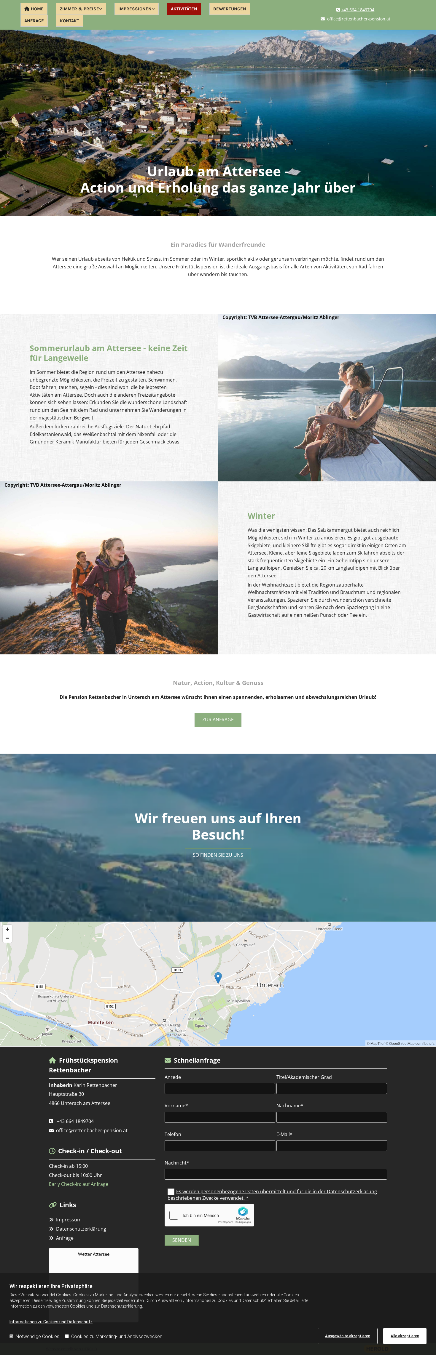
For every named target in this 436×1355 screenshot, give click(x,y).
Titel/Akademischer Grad (304, 1077)
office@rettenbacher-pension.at (358, 19)
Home (37, 9)
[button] (218, 720)
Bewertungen (229, 9)
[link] (81, 9)
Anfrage (34, 20)
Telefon (173, 1134)
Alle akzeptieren (405, 1336)
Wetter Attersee (93, 1254)
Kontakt (69, 20)
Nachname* (289, 1106)
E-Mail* (284, 1134)
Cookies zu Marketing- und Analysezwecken (116, 1336)
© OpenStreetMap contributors (410, 1043)
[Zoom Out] (7, 938)
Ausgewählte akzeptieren (347, 1336)
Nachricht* (177, 1163)
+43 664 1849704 (357, 9)
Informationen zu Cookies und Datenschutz (51, 1321)
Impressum (69, 1219)
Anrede (173, 1077)
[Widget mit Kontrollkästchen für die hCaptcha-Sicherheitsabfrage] (209, 1215)
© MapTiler (376, 1043)
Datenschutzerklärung (81, 1229)
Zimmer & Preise (79, 9)
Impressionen (135, 9)
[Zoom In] (7, 929)
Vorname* (176, 1106)
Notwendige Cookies (37, 1336)
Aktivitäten (184, 9)
